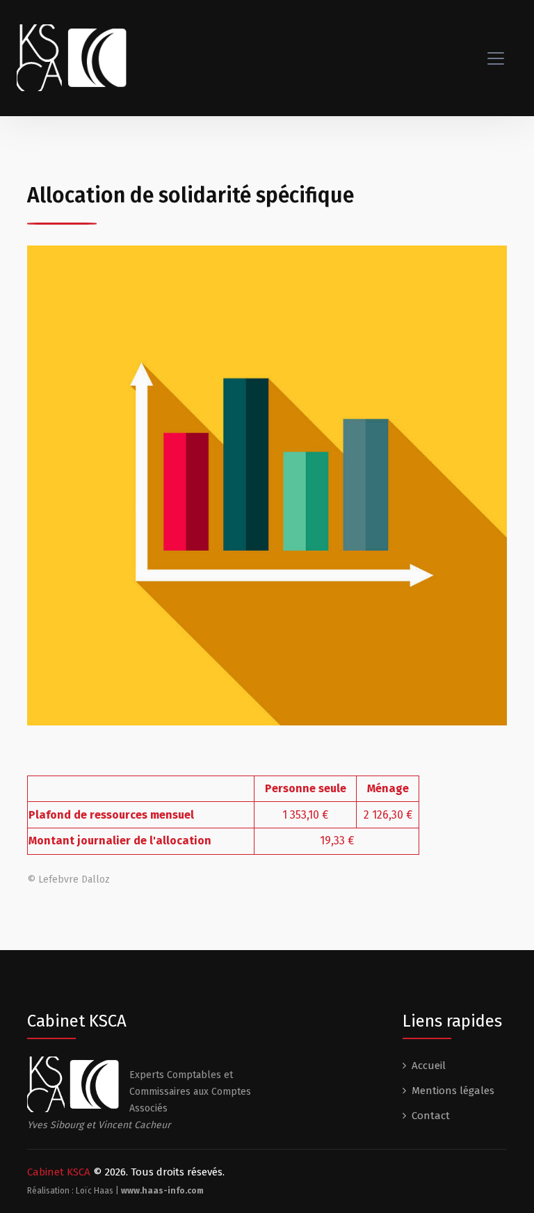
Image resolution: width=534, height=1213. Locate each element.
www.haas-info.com (162, 1191)
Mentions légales (453, 1090)
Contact (431, 1115)
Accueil (429, 1065)
